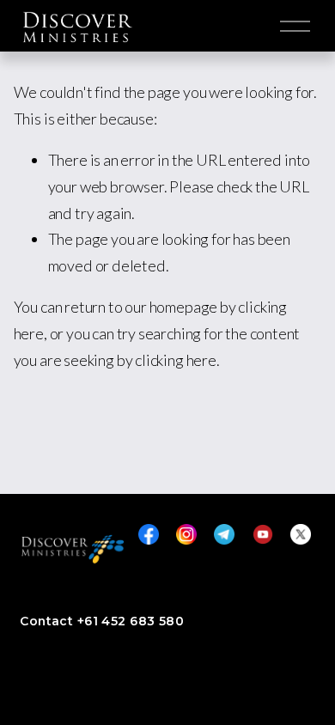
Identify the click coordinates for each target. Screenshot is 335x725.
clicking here (175, 359)
